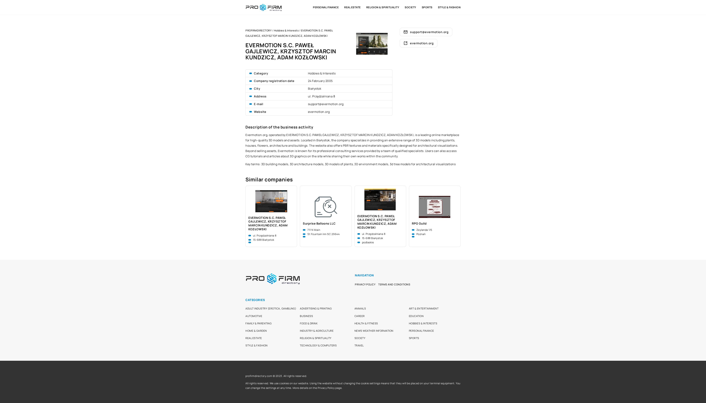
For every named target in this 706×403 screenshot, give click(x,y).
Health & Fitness (366, 323)
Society (410, 7)
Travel (359, 345)
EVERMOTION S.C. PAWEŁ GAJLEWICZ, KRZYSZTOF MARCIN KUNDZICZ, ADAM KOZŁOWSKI (268, 223)
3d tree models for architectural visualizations (423, 164)
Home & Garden (256, 330)
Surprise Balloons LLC (319, 223)
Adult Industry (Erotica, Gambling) (270, 308)
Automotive (253, 316)
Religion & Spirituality (382, 7)
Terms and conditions (394, 284)
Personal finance (326, 7)
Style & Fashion (449, 7)
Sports (427, 7)
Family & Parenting (258, 323)
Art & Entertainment (424, 308)
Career (359, 316)
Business (306, 316)
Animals (360, 308)
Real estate (352, 7)
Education (416, 316)
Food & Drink (309, 323)
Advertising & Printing (316, 308)
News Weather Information (373, 330)
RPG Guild (419, 223)
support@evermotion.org (326, 104)
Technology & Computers (318, 345)
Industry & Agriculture (317, 330)
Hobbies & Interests (322, 73)
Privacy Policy (365, 284)
